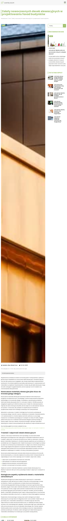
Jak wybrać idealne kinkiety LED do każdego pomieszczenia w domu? (59, 95)
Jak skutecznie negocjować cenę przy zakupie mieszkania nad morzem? (59, 87)
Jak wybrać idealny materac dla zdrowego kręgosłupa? (59, 111)
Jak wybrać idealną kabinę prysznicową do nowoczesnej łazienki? (58, 104)
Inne (3, 25)
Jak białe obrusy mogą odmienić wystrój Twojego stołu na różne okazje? (58, 79)
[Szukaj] (64, 25)
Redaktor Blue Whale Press (10, 365)
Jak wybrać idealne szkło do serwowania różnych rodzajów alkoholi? (56, 52)
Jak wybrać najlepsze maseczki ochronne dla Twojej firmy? (57, 119)
